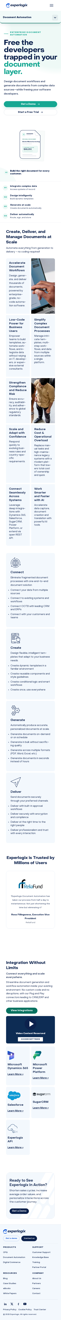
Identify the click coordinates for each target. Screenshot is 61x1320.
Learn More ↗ (15, 1074)
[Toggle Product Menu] (55, 18)
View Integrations (22, 1010)
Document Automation (14, 1257)
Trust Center (40, 1310)
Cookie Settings (30, 1039)
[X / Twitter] (12, 1304)
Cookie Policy (25, 1310)
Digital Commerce (11, 1262)
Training (36, 1262)
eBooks (7, 1288)
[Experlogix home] (17, 5)
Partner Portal (39, 1267)
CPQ (5, 1252)
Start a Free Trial (28, 112)
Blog (5, 1278)
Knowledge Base (40, 1257)
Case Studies (9, 1283)
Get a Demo (28, 104)
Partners (36, 1283)
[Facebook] (18, 1304)
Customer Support (41, 1252)
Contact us (29, 1238)
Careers (36, 1288)
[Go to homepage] (14, 1231)
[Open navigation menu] (51, 5)
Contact (36, 1293)
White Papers (9, 1293)
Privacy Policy (9, 1310)
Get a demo (11, 1238)
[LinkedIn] (5, 1304)
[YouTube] (25, 1304)
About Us (36, 1278)
